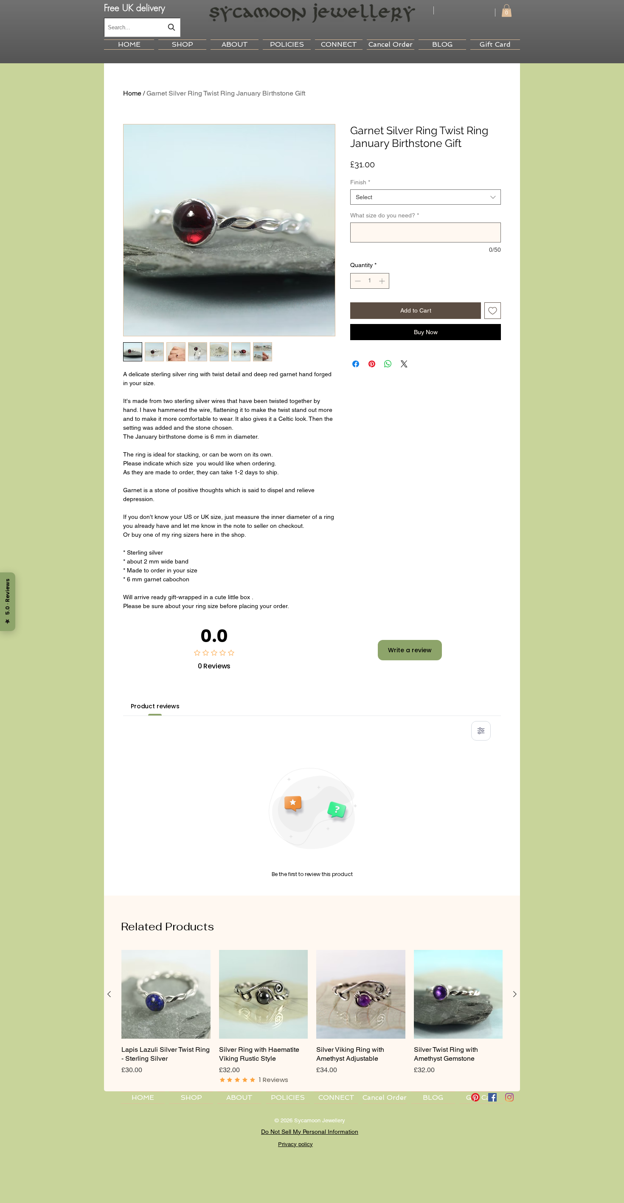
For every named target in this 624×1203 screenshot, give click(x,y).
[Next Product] (515, 994)
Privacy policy (295, 1144)
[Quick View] (166, 994)
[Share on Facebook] (356, 364)
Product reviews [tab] (155, 706)
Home (132, 93)
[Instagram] (509, 1097)
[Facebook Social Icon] (492, 1097)
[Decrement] (356, 280)
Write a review (410, 650)
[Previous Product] (109, 994)
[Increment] (382, 280)
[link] (506, 10)
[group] (312, 1017)
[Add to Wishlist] (492, 310)
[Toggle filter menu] (481, 731)
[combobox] (142, 27)
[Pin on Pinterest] (372, 364)
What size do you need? (384, 215)
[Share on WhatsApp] (388, 364)
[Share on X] (404, 364)
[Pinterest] (475, 1097)
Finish (360, 182)
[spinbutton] (369, 280)
